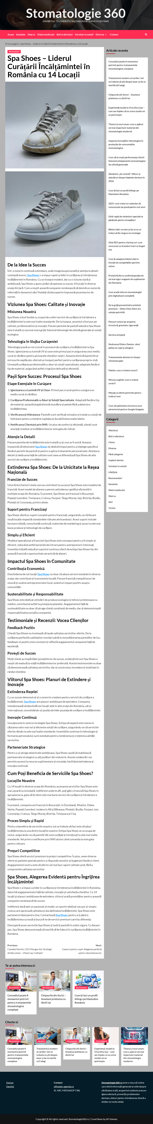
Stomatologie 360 (76, 12)
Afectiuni (113, 430)
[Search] (146, 34)
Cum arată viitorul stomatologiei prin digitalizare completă (125, 294)
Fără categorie (115, 454)
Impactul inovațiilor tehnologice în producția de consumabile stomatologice (125, 144)
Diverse (100, 34)
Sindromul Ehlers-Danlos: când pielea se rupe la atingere (124, 346)
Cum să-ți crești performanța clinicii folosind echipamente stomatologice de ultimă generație (127, 161)
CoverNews (97, 1119)
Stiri (110, 502)
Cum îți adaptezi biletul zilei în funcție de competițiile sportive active (124, 262)
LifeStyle (112, 472)
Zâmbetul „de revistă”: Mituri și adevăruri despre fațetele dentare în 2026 (126, 177)
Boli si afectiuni (65, 34)
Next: (82, 949)
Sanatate (20, 34)
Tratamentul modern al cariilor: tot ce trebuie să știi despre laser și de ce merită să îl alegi (127, 82)
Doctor (10, 1082)
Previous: (29, 949)
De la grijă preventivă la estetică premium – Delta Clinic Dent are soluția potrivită (124, 309)
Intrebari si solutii (84, 34)
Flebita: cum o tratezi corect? (123, 370)
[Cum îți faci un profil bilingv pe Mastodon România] (88, 981)
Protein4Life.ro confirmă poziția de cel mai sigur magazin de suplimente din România (126, 279)
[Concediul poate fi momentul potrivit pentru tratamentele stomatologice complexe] (21, 981)
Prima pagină (12, 43)
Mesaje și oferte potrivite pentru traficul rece (124, 394)
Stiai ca (31, 34)
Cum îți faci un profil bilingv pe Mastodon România (86, 999)
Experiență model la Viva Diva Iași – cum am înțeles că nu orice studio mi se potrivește (126, 111)
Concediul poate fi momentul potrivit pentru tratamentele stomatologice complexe (19, 1002)
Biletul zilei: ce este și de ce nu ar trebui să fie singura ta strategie (124, 231)
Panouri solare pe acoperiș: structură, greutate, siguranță (123, 323)
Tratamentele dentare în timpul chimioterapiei (124, 359)
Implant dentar (116, 460)
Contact (114, 34)
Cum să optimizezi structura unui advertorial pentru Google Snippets (126, 407)
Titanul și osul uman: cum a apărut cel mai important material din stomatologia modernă (125, 128)
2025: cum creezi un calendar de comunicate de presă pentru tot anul (126, 205)
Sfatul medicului (45, 34)
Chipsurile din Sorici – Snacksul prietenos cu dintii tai (53, 999)
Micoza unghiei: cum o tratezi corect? (123, 381)
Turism (111, 508)
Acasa (10, 34)
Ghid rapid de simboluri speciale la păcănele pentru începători (125, 218)
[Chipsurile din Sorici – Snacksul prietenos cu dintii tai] (54, 981)
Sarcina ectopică (116, 334)
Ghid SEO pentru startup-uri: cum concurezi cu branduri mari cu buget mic (126, 246)
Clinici (111, 442)
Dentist (10, 1086)
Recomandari (14, 51)
